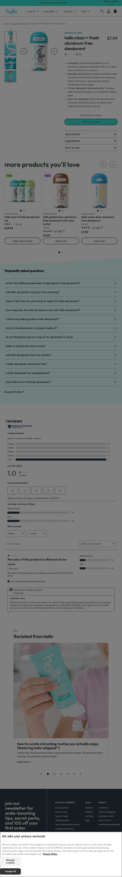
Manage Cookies (10, 861)
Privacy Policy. (50, 854)
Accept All (10, 871)
